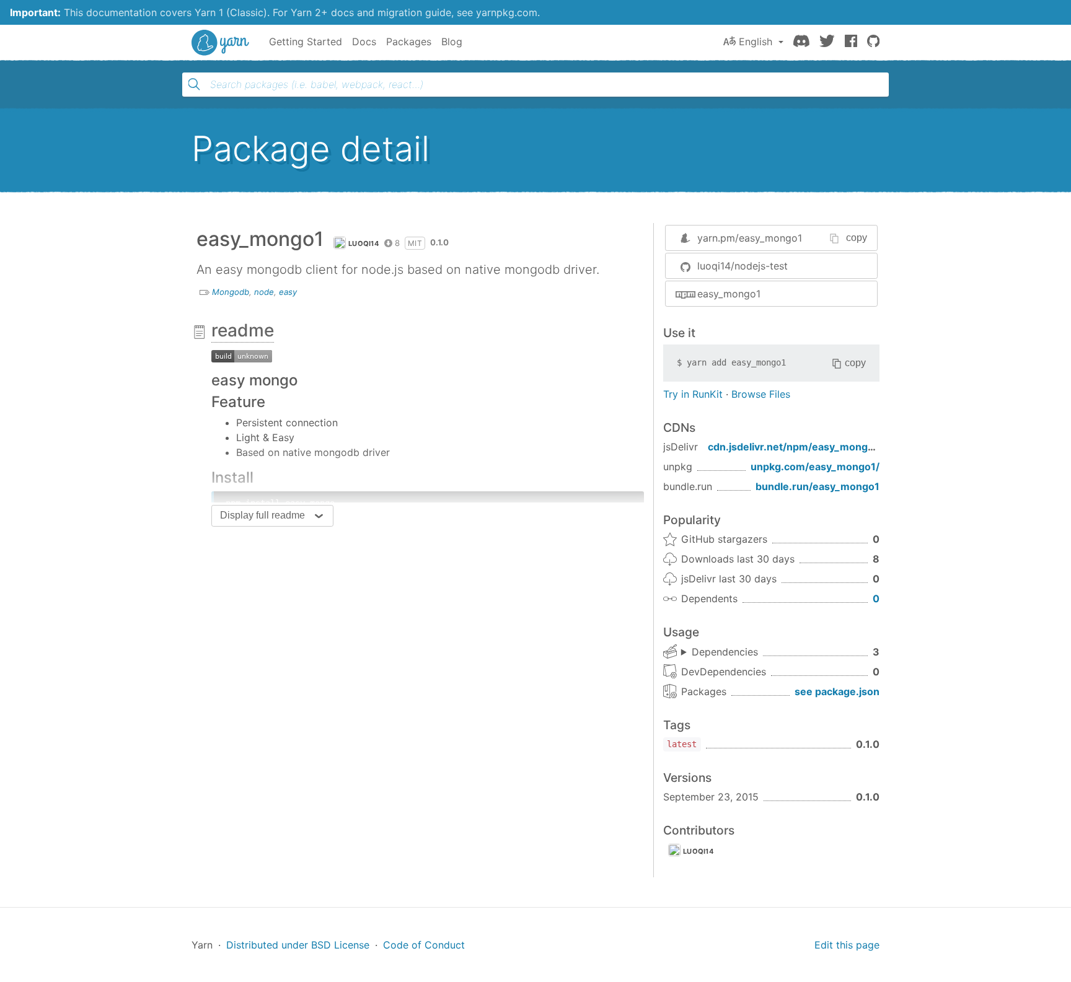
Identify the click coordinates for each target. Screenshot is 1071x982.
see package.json (837, 691)
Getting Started (305, 41)
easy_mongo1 (728, 293)
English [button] (755, 41)
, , (719, 652)
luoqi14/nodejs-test (742, 266)
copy (856, 237)
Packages (408, 41)
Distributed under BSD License (297, 945)
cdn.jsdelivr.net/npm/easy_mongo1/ (795, 447)
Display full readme (262, 515)
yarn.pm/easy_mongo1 (749, 238)
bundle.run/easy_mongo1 (817, 486)
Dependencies (725, 652)
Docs (364, 41)
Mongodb (230, 292)
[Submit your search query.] (194, 84)
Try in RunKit (693, 394)
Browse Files (760, 394)
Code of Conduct (424, 945)
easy (288, 292)
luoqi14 (363, 243)
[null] (241, 355)
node (264, 292)
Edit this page (846, 945)
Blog (451, 41)
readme (242, 330)
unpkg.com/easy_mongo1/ (815, 466)
